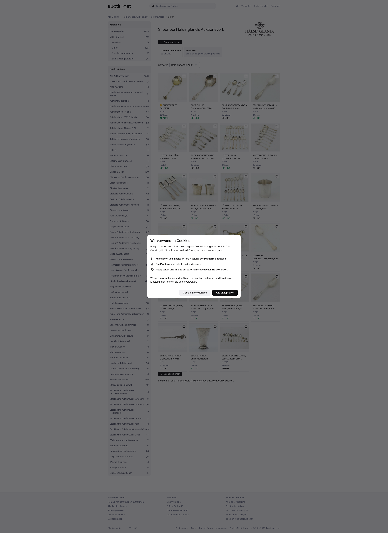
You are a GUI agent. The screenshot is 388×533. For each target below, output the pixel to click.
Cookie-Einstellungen (195, 292)
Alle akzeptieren (225, 292)
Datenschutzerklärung (202, 278)
